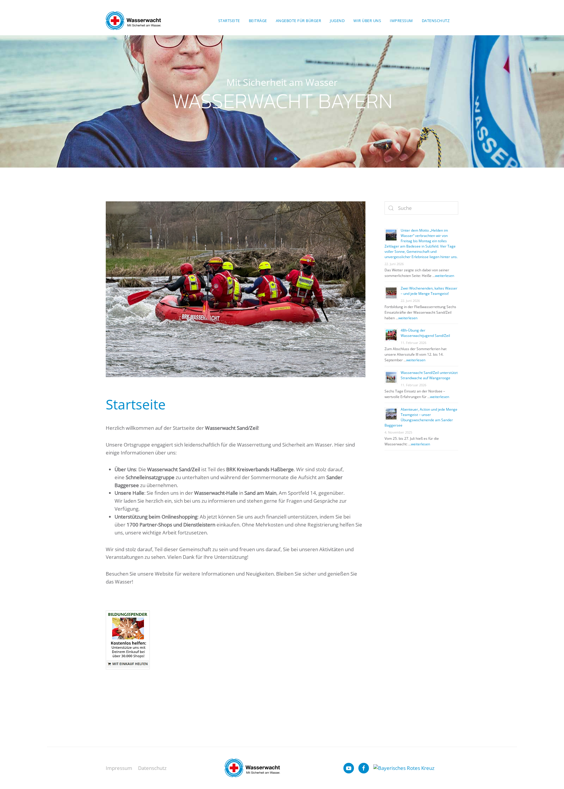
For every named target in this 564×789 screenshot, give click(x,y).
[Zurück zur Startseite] (133, 20)
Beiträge (258, 20)
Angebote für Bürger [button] (298, 20)
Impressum (401, 20)
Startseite (229, 20)
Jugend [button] (337, 20)
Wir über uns (367, 20)
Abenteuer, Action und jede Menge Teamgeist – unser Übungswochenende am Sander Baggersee (421, 417)
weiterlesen (444, 275)
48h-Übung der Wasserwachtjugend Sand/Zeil (426, 333)
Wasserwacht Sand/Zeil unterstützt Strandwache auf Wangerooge (429, 375)
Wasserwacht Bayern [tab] (275, 158)
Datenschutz (436, 20)
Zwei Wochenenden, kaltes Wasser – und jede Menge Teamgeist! (429, 291)
